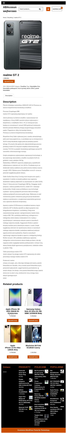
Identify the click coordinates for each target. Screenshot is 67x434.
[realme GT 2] (48, 9)
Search (39, 9)
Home (4, 17)
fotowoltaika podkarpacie (10, 88)
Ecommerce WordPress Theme (28, 430)
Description (8, 95)
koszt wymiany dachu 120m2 (26, 88)
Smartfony (10, 17)
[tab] (9, 95)
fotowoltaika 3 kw (35, 86)
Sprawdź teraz (8, 81)
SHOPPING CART (57, 9)
